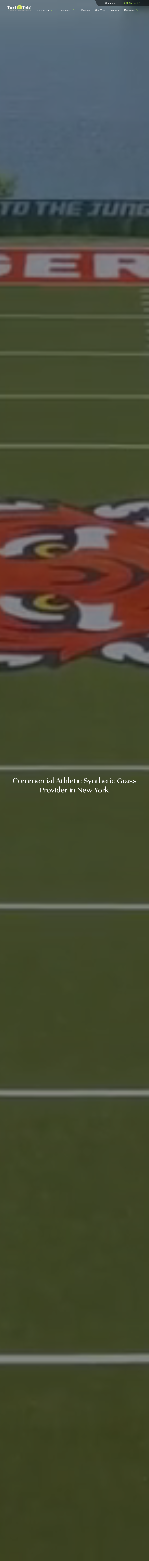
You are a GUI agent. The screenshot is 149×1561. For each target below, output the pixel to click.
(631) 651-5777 (132, 2)
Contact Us (111, 2)
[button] (131, 10)
